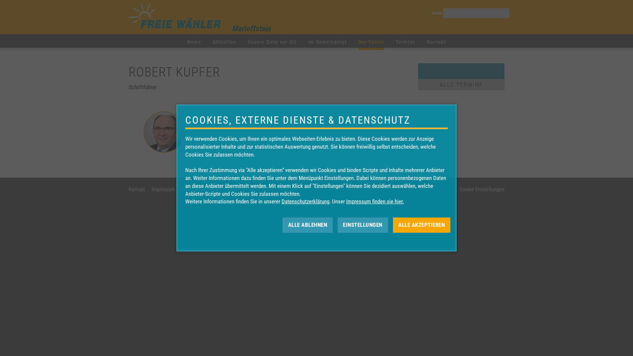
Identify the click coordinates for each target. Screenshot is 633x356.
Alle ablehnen (307, 225)
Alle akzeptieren (421, 225)
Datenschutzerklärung (305, 201)
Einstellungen (362, 225)
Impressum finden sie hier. (375, 201)
